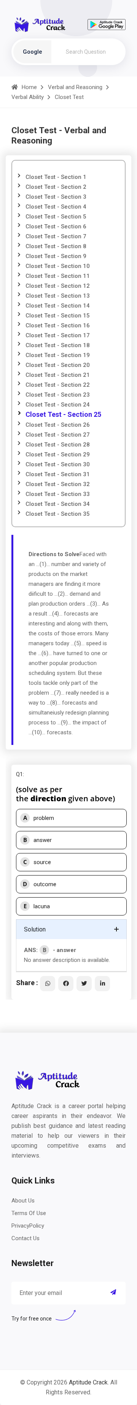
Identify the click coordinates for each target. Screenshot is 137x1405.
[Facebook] (65, 983)
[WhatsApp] (47, 983)
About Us (23, 1200)
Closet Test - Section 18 (57, 345)
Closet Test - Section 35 (57, 513)
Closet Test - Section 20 (57, 365)
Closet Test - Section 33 (57, 494)
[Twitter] (84, 983)
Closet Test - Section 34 (57, 504)
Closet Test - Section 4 (55, 206)
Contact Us (25, 1238)
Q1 (19, 774)
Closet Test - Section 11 (57, 276)
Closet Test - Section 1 (55, 177)
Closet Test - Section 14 (57, 305)
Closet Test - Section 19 (57, 355)
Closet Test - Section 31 (57, 474)
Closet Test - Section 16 (57, 325)
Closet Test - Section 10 (57, 266)
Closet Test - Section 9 (55, 256)
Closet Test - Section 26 (57, 424)
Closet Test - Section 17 (57, 335)
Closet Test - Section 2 (55, 186)
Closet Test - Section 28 (57, 444)
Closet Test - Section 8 (55, 246)
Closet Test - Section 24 (57, 404)
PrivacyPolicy (27, 1225)
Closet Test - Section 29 (57, 454)
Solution (35, 929)
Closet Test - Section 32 (57, 484)
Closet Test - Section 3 (55, 196)
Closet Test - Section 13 (57, 295)
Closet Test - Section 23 (57, 394)
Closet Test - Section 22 (57, 384)
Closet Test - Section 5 (55, 216)
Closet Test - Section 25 (63, 414)
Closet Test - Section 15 (57, 315)
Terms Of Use (28, 1213)
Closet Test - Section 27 (57, 434)
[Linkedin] (102, 983)
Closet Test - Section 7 (55, 236)
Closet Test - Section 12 (57, 285)
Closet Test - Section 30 (57, 464)
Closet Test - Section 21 (57, 375)
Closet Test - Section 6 (55, 226)
